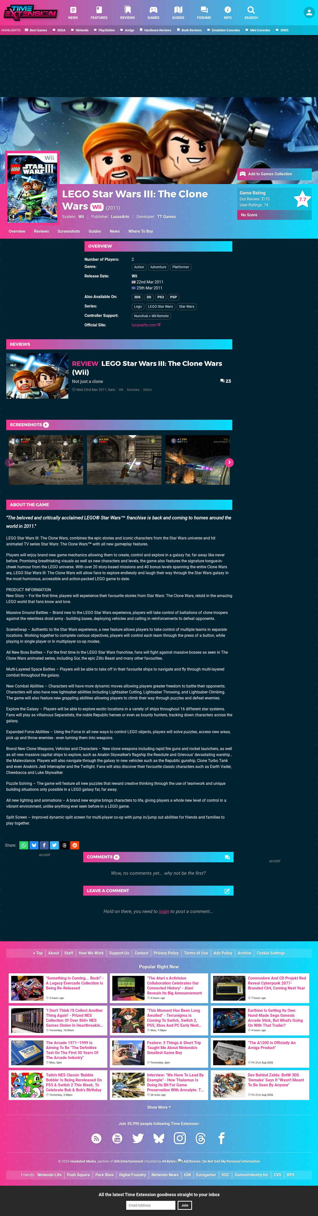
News (115, 231)
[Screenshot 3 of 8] (202, 460)
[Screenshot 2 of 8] (124, 460)
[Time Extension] (30, 13)
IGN (187, 1175)
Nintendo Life (50, 1175)
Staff (68, 953)
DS (149, 297)
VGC (225, 1175)
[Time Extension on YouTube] (117, 1139)
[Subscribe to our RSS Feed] (96, 1139)
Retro (147, 390)
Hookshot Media (83, 1161)
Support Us (119, 953)
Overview (17, 231)
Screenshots (69, 231)
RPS (290, 1175)
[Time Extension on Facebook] (221, 1139)
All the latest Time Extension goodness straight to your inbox (159, 1194)
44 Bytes (169, 1161)
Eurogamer (206, 1175)
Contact (141, 953)
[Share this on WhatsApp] (23, 845)
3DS (137, 297)
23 (228, 381)
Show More (158, 1107)
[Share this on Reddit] (74, 845)
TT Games (166, 216)
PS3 (161, 297)
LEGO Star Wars (160, 306)
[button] (229, 462)
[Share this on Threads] (64, 845)
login (164, 911)
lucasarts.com (145, 325)
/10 (265, 199)
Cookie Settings (271, 953)
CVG (277, 1175)
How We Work (91, 953)
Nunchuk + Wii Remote (151, 316)
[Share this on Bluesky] (34, 845)
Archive (244, 953)
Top (39, 953)
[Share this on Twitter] (54, 845)
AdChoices (191, 1161)
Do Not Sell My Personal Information (231, 1161)
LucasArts (120, 216)
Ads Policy (223, 953)
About (53, 953)
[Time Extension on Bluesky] (159, 1139)
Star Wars (186, 306)
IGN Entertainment (128, 1161)
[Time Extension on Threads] (201, 1139)
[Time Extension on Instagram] (180, 1139)
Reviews (41, 231)
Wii (81, 216)
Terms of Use (196, 953)
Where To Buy (140, 231)
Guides (95, 231)
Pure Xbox (104, 1175)
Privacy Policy (166, 953)
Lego (138, 306)
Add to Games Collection (269, 174)
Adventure (158, 267)
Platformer (180, 267)
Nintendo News (165, 1175)
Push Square (78, 1175)
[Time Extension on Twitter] (138, 1139)
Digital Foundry (132, 1175)
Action (139, 267)
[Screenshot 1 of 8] (46, 460)
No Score (249, 215)
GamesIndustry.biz (251, 1175)
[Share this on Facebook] (44, 845)
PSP (173, 297)
